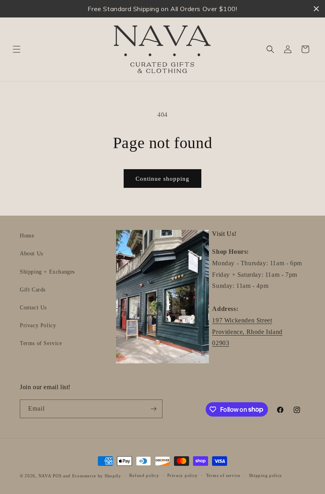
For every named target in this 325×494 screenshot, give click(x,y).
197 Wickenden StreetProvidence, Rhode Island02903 (247, 332)
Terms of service (223, 475)
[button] (16, 49)
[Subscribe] (153, 408)
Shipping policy (266, 475)
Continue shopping (162, 179)
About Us (31, 254)
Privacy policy (182, 475)
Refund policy (144, 475)
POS (57, 475)
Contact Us (33, 308)
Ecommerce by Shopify (96, 475)
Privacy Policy (38, 325)
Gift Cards (33, 290)
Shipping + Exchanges (47, 272)
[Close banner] (316, 9)
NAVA (45, 475)
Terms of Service (41, 343)
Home (27, 236)
